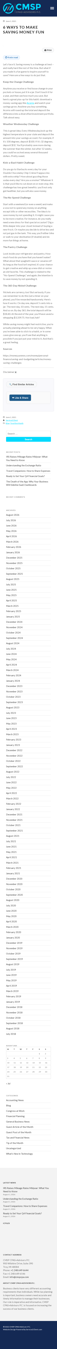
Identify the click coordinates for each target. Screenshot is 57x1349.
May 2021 (11, 852)
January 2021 (13, 873)
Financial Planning (15, 1116)
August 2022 (12, 771)
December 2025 (14, 557)
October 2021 (13, 825)
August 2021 (12, 835)
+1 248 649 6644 (19, 1270)
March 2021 (12, 862)
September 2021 (14, 830)
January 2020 (13, 937)
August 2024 (12, 643)
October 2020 (13, 889)
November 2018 (14, 1012)
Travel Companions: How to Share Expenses (28, 470)
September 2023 (14, 702)
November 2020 (14, 884)
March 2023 (12, 734)
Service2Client (12, 420)
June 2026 (11, 525)
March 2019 (12, 991)
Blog (7, 423)
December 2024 (14, 621)
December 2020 (14, 878)
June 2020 (11, 910)
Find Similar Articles (21, 384)
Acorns (30, 102)
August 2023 (12, 707)
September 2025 (14, 573)
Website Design (9, 1329)
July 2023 (11, 712)
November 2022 (14, 755)
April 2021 (11, 857)
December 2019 (14, 942)
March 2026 (12, 541)
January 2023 (13, 745)
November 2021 (14, 820)
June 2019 (11, 975)
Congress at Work (15, 1111)
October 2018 (13, 1017)
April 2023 (11, 728)
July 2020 (11, 905)
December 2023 (14, 686)
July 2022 (11, 777)
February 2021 (13, 868)
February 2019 (13, 996)
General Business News (18, 1121)
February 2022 (13, 803)
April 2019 (11, 985)
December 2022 (14, 750)
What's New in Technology (19, 1153)
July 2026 (11, 520)
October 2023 (13, 696)
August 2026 (12, 514)
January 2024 (13, 680)
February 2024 (13, 675)
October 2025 (13, 568)
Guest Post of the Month (18, 1132)
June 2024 (11, 654)
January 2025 (13, 616)
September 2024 (14, 638)
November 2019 (14, 948)
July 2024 (11, 648)
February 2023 (13, 739)
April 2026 (11, 536)
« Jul (8, 1083)
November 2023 (14, 691)
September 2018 (14, 1023)
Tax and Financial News (17, 1137)
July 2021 (11, 841)
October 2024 (13, 632)
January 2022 (13, 809)
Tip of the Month (16, 423)
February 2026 (13, 547)
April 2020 (11, 921)
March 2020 (12, 927)
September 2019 (14, 959)
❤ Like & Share (20, 397)
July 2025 (11, 584)
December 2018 (14, 1007)
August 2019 (12, 964)
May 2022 (11, 787)
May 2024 (11, 659)
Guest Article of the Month (19, 1126)
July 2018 (11, 1034)
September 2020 (14, 894)
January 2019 (13, 1001)
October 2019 (13, 953)
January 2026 (13, 552)
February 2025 (13, 611)
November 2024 (14, 627)
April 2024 (11, 664)
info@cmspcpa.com (19, 1277)
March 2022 (12, 798)
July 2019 (11, 969)
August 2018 (12, 1028)
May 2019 (11, 980)
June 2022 (11, 782)
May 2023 (11, 723)
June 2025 (11, 589)
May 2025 (11, 595)
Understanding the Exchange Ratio (23, 465)
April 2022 (11, 793)
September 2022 (14, 766)
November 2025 (14, 563)
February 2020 (13, 932)
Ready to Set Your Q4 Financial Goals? (25, 476)
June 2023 (11, 718)
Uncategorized (13, 1148)
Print (48, 50)
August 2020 (12, 900)
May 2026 (11, 531)
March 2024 (12, 670)
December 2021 (14, 814)
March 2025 (12, 605)
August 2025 (12, 579)
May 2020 (11, 916)
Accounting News (15, 1100)
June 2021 (11, 846)
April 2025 (11, 600)
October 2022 (13, 761)
